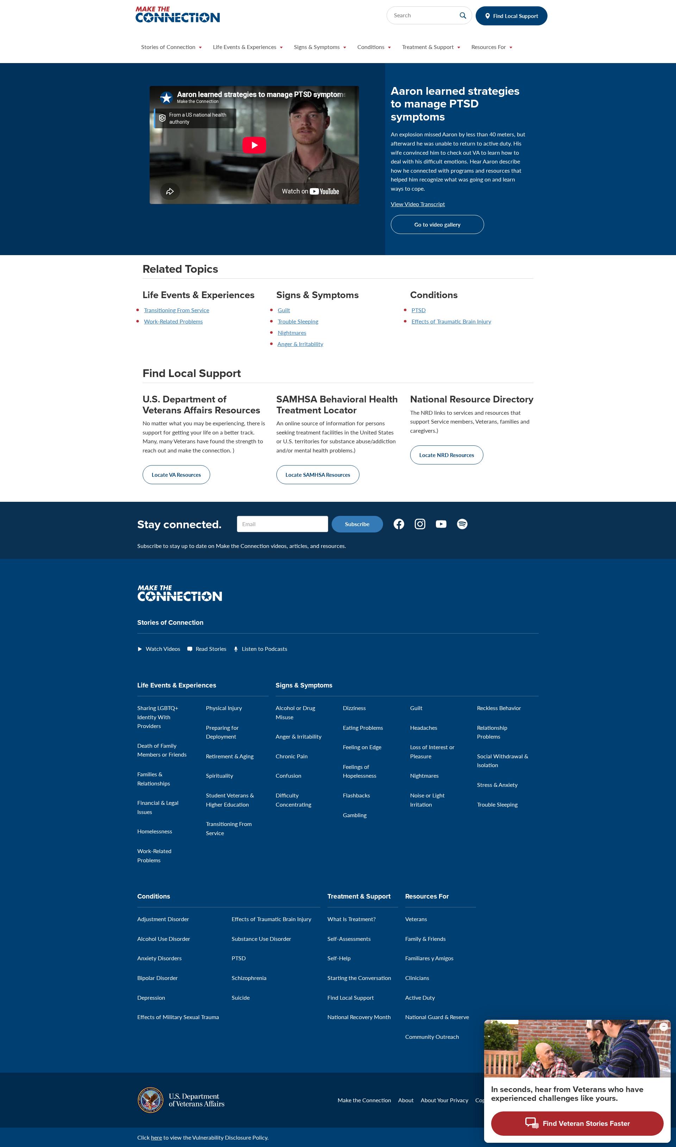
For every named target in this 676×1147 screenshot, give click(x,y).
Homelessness (154, 831)
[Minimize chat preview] (663, 1027)
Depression (151, 997)
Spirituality (219, 775)
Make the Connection (364, 1100)
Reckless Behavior (499, 708)
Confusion (288, 775)
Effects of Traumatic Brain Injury (451, 321)
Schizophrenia (249, 978)
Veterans (416, 919)
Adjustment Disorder (163, 919)
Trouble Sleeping (298, 321)
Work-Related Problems (173, 321)
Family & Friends (425, 939)
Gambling (355, 815)
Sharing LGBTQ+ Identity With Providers (157, 717)
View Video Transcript (418, 204)
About (406, 1100)
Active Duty (420, 997)
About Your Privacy (444, 1100)
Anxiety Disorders (159, 958)
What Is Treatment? (351, 919)
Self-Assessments (349, 939)
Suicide (241, 997)
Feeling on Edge (362, 747)
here (156, 1137)
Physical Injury (224, 708)
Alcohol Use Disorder (163, 939)
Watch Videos (163, 649)
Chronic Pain (292, 756)
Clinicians (417, 978)
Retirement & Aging (230, 756)
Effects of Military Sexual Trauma (178, 1017)
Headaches (423, 727)
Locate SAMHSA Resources (318, 474)
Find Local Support (515, 15)
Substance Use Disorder (261, 939)
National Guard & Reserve (437, 1017)
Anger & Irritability (300, 344)
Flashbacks (356, 795)
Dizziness (354, 708)
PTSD (419, 310)
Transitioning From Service (176, 310)
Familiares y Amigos (429, 958)
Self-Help (339, 958)
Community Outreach (432, 1036)
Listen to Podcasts (264, 649)
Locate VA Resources (176, 474)
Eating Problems (363, 727)
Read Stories (211, 649)
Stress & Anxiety (497, 785)
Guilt (284, 310)
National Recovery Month (359, 1017)
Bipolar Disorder (157, 978)
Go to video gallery (437, 224)
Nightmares (292, 332)
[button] (171, 49)
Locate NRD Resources (446, 454)
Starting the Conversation (359, 978)
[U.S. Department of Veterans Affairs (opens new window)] (180, 1099)
